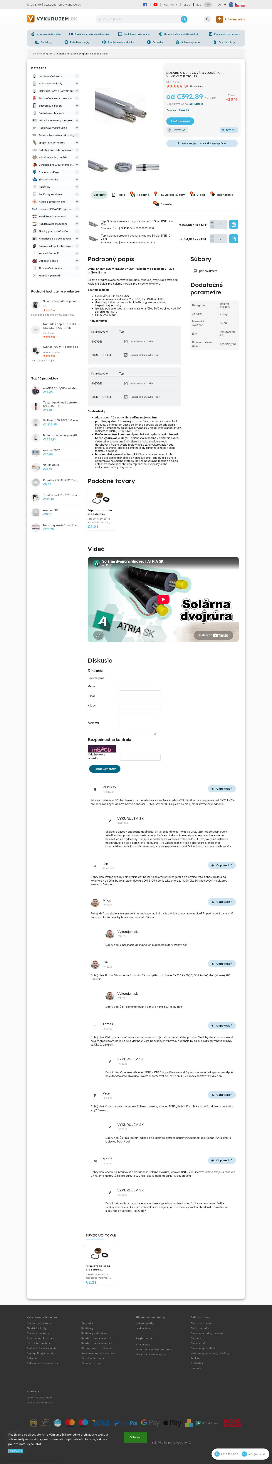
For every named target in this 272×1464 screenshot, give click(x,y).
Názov (92, 705)
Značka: (177, 110)
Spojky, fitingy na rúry (41, 1353)
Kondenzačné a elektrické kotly (179, 34)
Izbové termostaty (38, 1343)
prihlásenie (143, 1344)
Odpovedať (223, 788)
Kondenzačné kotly (39, 1323)
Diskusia (163, 203)
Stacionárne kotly (38, 1333)
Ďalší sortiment (201, 1317)
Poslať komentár (105, 769)
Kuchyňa (196, 1358)
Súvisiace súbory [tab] (170, 194)
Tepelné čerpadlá (92, 1358)
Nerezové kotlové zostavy (98, 1353)
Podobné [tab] (140, 194)
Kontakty (171, 4)
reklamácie (143, 1328)
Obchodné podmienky (151, 1317)
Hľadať (184, 19)
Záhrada (196, 1338)
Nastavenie (16, 1451)
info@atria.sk (254, 1454)
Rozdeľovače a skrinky (118, 42)
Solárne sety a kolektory (42, 1363)
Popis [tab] (121, 194)
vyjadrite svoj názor (39, 1397)
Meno (91, 686)
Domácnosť (198, 1343)
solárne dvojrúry (225, 305)
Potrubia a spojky (77, 42)
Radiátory (43, 42)
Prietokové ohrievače (40, 1338)
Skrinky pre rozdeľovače (97, 1348)
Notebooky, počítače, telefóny (210, 1353)
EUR (220, 4)
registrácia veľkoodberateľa (154, 1349)
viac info (34, 1444)
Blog (187, 4)
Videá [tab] (198, 194)
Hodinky (196, 1368)
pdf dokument (208, 271)
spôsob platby (145, 1323)
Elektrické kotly (37, 1328)
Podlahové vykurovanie (134, 34)
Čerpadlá (155, 42)
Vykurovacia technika (46, 34)
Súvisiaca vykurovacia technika (89, 34)
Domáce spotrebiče (203, 1348)
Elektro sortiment (202, 1323)
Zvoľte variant (180, 121)
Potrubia (32, 1358)
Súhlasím (135, 1437)
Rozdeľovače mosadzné (96, 1343)
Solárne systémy (187, 42)
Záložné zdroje (224, 42)
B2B (199, 4)
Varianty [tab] (99, 194)
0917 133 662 (226, 1454)
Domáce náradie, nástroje (207, 1333)
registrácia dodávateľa (150, 1354)
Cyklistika (197, 1363)
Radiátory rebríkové (94, 1333)
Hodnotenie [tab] (222, 194)
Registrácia (144, 1338)
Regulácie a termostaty (224, 34)
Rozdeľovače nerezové (96, 1338)
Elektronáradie (200, 1328)
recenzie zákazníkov (40, 1402)
